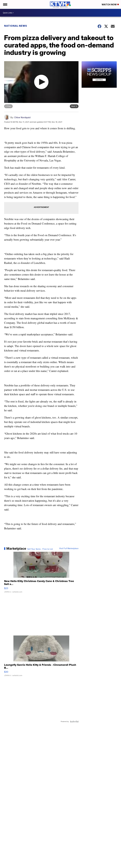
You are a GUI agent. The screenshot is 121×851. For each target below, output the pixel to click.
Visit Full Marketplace (69, 548)
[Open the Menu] (5, 4)
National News (15, 25)
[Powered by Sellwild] (74, 722)
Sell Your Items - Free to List (40, 549)
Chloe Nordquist (22, 117)
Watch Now (109, 4)
